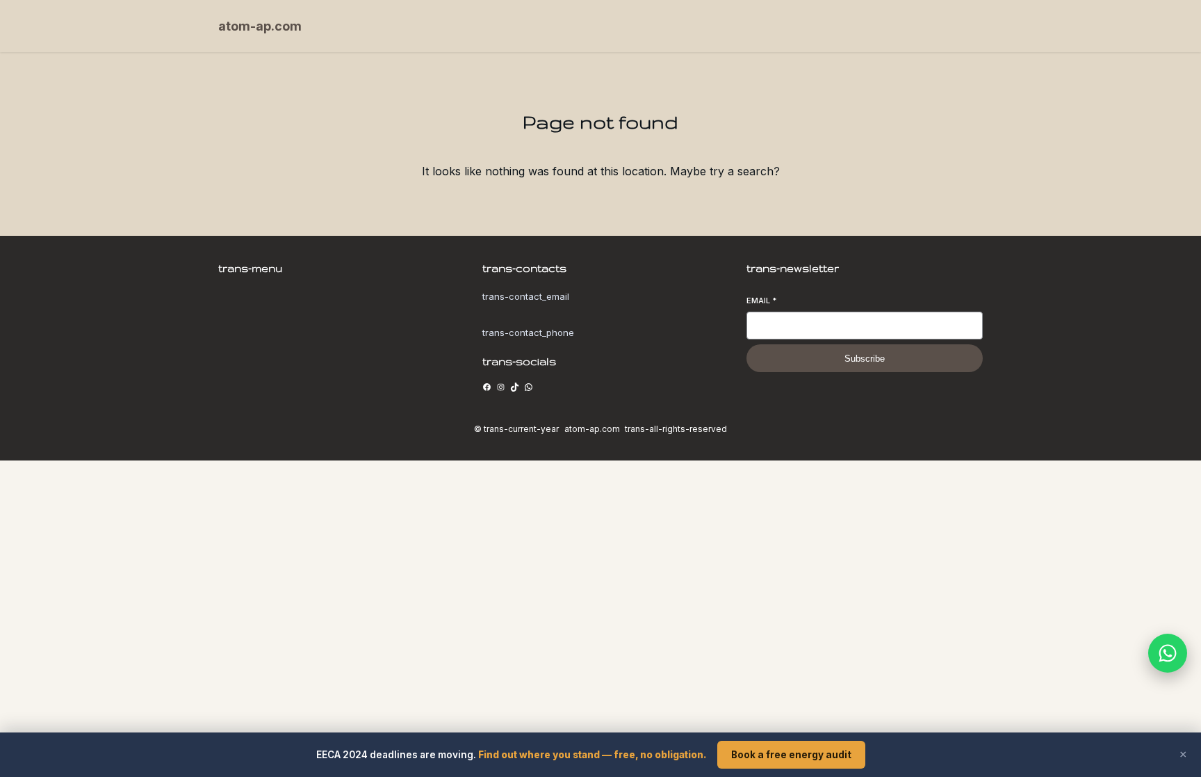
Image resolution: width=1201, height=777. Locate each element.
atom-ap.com (260, 26)
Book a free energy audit (791, 754)
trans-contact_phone (528, 332)
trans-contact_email (525, 296)
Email (761, 300)
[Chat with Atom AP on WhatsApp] (1167, 653)
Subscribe (864, 358)
